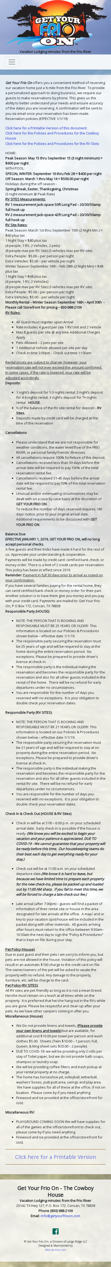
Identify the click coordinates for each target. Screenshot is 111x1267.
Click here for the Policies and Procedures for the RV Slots (52, 143)
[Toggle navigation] (11, 62)
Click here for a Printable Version (55, 1156)
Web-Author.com (55, 1250)
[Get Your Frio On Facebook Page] (55, 1232)
